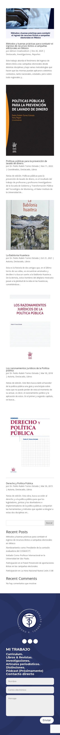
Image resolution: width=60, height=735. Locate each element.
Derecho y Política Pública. (19, 483)
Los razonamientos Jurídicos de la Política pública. (27, 369)
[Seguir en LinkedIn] (30, 641)
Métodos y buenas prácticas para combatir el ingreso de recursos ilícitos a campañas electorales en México (29, 46)
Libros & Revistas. (19, 657)
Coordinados (13, 169)
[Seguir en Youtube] (35, 641)
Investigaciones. (18, 660)
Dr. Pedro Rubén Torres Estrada (24, 166)
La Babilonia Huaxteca (17, 255)
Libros (34, 169)
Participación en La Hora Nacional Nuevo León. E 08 (29, 570)
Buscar (49, 523)
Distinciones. (15, 667)
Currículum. (14, 654)
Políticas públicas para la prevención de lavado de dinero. (26, 162)
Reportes (36, 54)
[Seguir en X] (24, 641)
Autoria (9, 261)
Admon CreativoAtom (19, 51)
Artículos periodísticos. (23, 664)
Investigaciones (24, 54)
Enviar (47, 720)
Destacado (11, 54)
